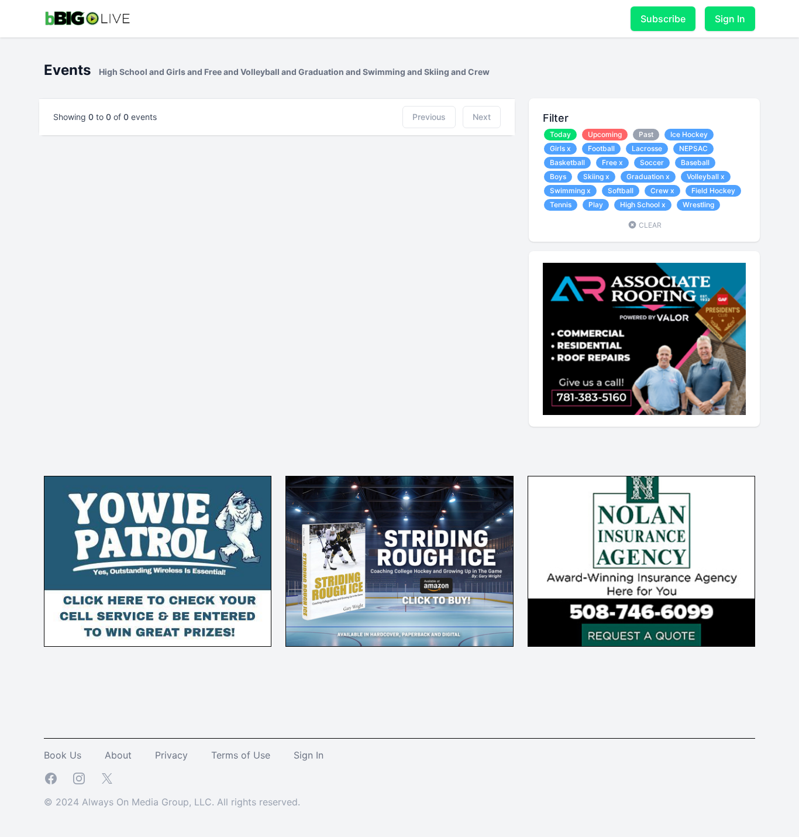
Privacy (171, 755)
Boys (558, 176)
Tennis (560, 204)
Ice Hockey (689, 134)
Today (560, 134)
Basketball (567, 162)
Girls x (560, 148)
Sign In (730, 19)
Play (595, 204)
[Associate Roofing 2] (644, 339)
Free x (612, 162)
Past (646, 134)
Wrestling (698, 204)
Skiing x (596, 176)
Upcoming (605, 134)
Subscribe (663, 19)
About (118, 755)
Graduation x (648, 176)
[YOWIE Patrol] (157, 561)
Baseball (695, 162)
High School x (643, 204)
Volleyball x (706, 176)
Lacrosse (647, 148)
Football (601, 148)
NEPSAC (693, 148)
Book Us (62, 755)
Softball (620, 190)
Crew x (662, 190)
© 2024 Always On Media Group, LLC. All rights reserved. (172, 802)
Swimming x (570, 190)
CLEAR (649, 225)
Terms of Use (240, 755)
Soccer (652, 162)
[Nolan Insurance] (641, 561)
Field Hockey (713, 190)
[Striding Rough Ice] (399, 561)
